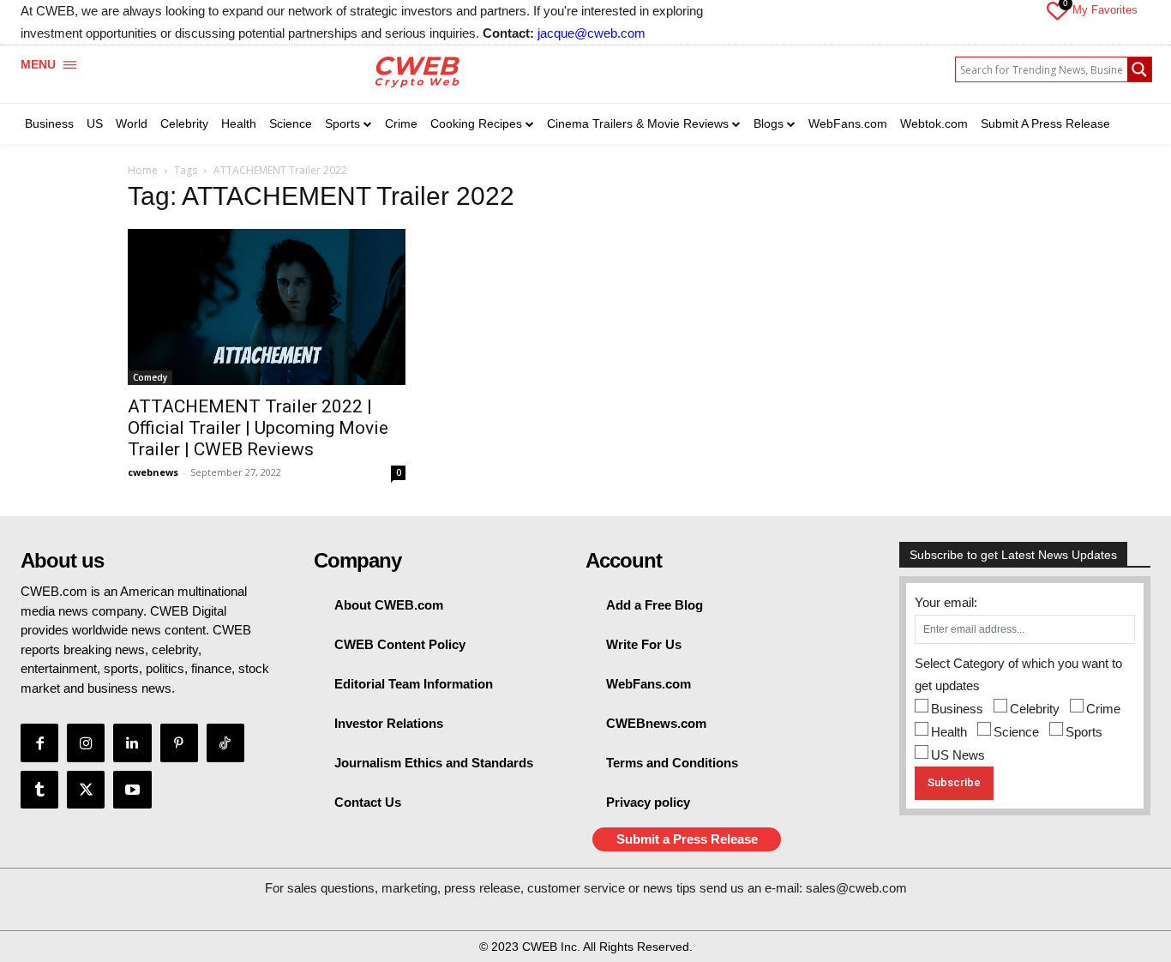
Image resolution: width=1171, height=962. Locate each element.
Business (957, 708)
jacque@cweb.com (591, 33)
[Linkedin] (132, 742)
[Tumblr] (39, 790)
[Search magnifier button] (1139, 69)
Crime (1103, 708)
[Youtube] (132, 790)
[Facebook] (39, 742)
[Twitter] (86, 790)
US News (958, 755)
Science (1016, 732)
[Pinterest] (179, 742)
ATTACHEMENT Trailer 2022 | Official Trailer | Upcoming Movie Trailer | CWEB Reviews (258, 428)
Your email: (946, 602)
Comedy (150, 377)
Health (949, 732)
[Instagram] (86, 742)
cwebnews (153, 472)
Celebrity (1035, 708)
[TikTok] (225, 742)
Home (143, 170)
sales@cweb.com (856, 888)
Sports (1084, 732)
